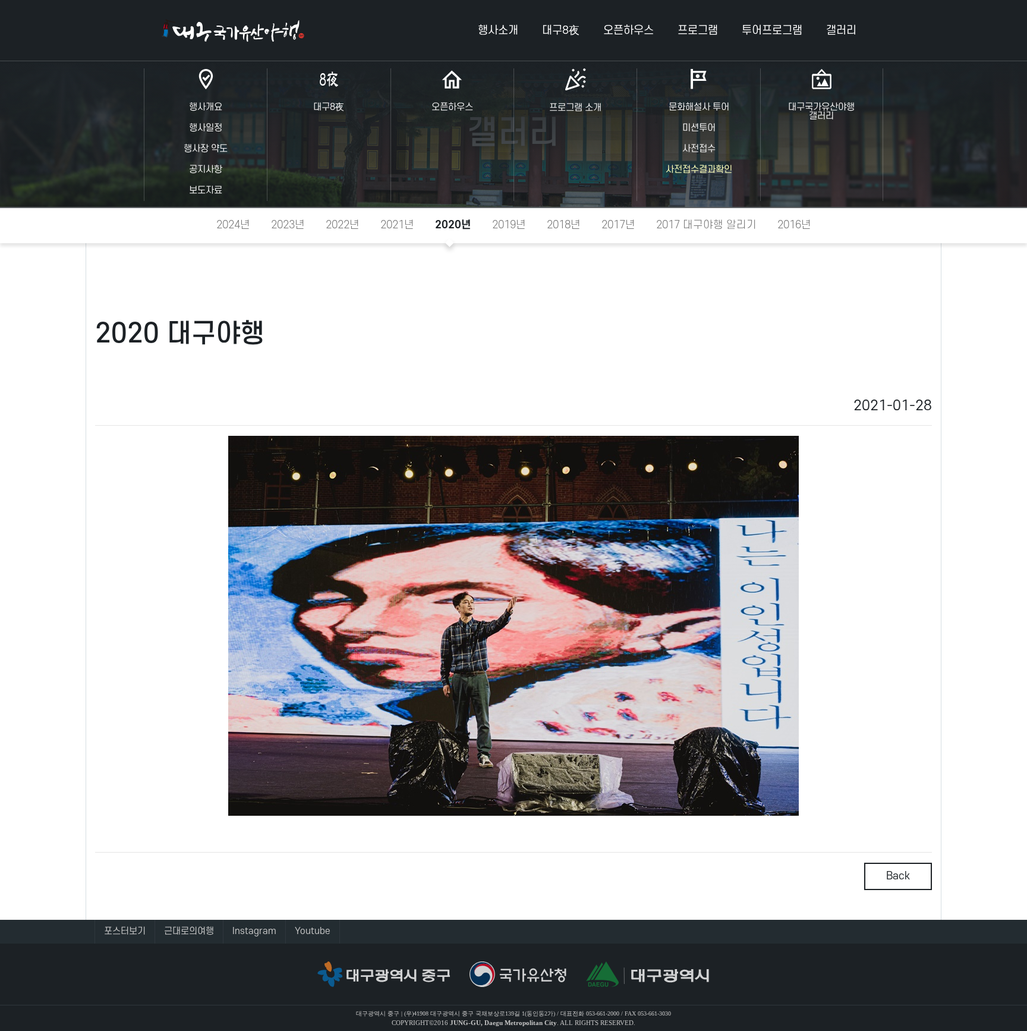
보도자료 (205, 190)
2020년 (453, 225)
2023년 (288, 225)
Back (898, 876)
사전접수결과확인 (699, 169)
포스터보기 (125, 931)
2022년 (343, 225)
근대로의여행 (189, 931)
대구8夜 (328, 107)
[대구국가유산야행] (233, 30)
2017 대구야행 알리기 (706, 225)
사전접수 (699, 148)
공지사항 (205, 169)
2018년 (564, 225)
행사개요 (205, 107)
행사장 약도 (206, 148)
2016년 (794, 225)
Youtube (312, 931)
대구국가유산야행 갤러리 (821, 111)
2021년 (397, 225)
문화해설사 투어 (699, 107)
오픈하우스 (452, 107)
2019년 (509, 225)
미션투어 (699, 127)
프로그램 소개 (575, 107)
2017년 (618, 225)
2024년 (233, 225)
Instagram (254, 931)
